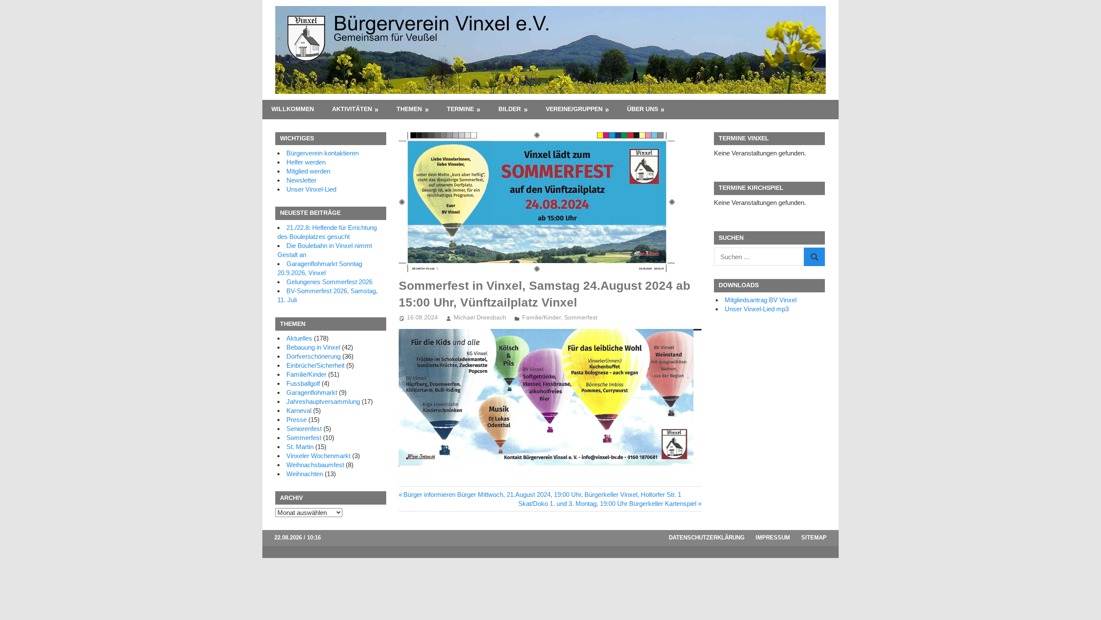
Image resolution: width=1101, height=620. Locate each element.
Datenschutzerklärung (706, 537)
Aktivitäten (352, 108)
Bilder (509, 108)
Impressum (773, 537)
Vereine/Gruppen (574, 108)
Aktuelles (299, 338)
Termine (460, 108)
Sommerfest (580, 317)
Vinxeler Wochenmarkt (318, 455)
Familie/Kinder (541, 317)
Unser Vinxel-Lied (311, 189)
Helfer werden (306, 162)
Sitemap (814, 537)
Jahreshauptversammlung (323, 401)
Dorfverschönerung (313, 356)
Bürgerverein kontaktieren (322, 153)
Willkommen (292, 108)
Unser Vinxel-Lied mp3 (757, 309)
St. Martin (300, 446)
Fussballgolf (303, 383)
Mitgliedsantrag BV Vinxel (761, 300)
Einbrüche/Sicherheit (315, 365)
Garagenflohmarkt (311, 392)
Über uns (642, 108)
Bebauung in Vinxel (313, 347)
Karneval (298, 410)
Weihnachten (304, 473)
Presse (296, 419)
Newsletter (301, 180)
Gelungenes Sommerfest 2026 (329, 281)
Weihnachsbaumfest (315, 464)
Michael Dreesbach (480, 317)
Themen (409, 108)
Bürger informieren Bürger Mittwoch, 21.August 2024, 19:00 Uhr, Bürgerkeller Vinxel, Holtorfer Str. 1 (542, 494)
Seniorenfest (304, 428)
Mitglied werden (308, 171)
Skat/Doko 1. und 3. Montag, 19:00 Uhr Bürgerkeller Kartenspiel (607, 503)
